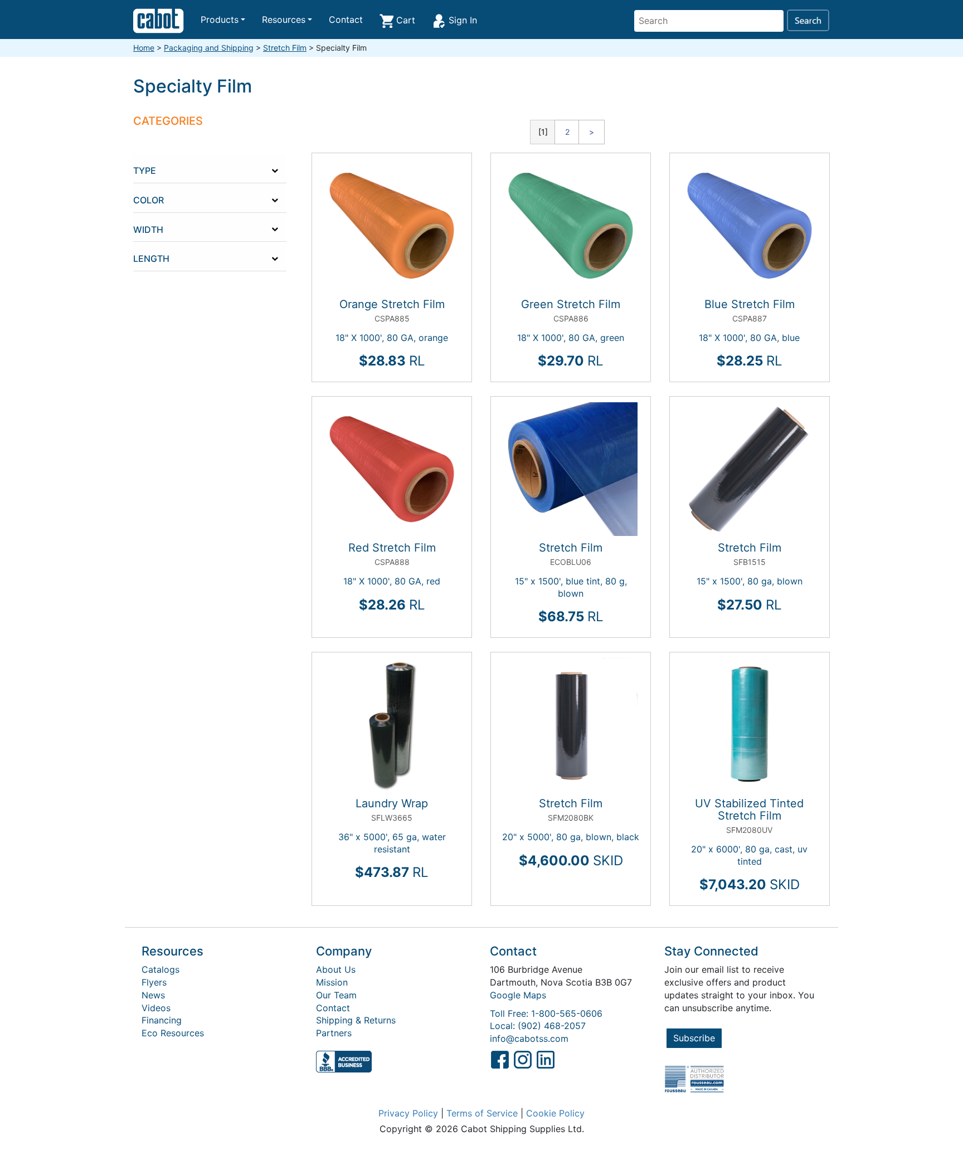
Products (220, 19)
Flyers (154, 982)
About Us (336, 969)
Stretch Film (285, 47)
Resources (283, 19)
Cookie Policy (555, 1113)
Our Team (336, 995)
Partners (334, 1033)
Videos (156, 1007)
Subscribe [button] (694, 1038)
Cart (404, 20)
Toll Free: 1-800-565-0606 (546, 1013)
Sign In (461, 20)
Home (143, 47)
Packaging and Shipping (209, 47)
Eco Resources (173, 1033)
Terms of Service (482, 1113)
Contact (346, 19)
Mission (332, 982)
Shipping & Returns (356, 1020)
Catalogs (160, 969)
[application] (222, 168)
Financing (162, 1020)
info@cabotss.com (529, 1038)
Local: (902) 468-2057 (538, 1025)
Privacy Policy (408, 1113)
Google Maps (518, 995)
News (153, 995)
